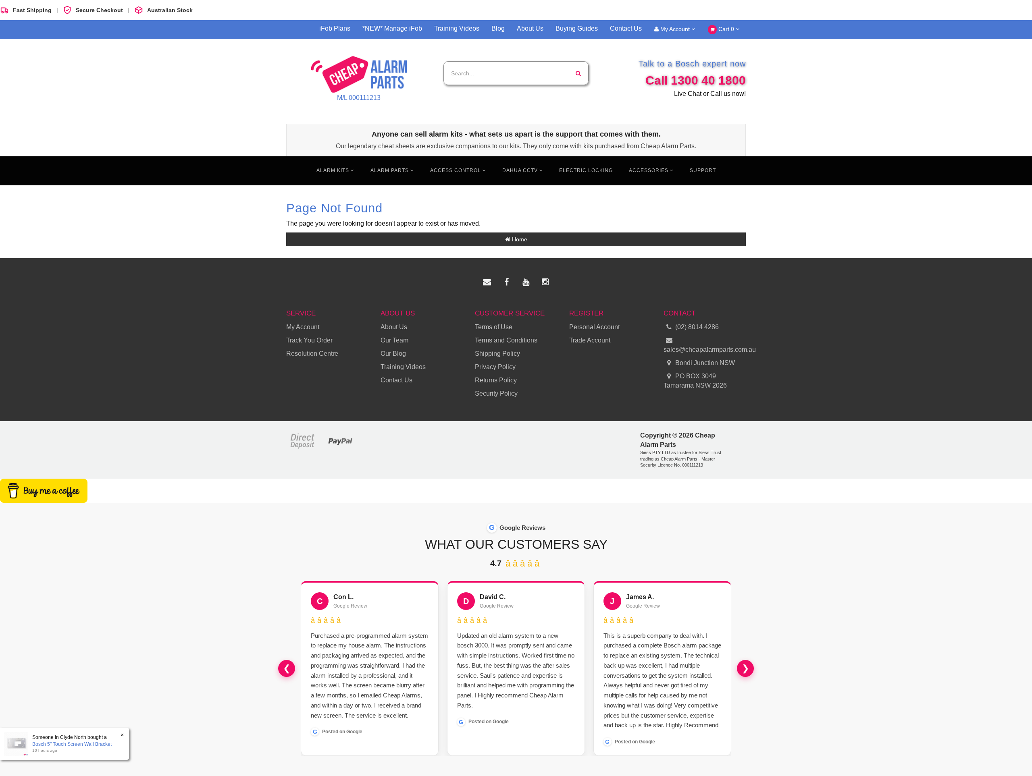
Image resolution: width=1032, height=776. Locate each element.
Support (703, 170)
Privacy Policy (495, 366)
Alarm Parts (390, 170)
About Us (530, 28)
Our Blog (393, 353)
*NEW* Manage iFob (392, 28)
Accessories (649, 170)
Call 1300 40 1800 (695, 80)
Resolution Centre (312, 353)
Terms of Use (493, 327)
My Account (675, 29)
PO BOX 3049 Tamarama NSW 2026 (695, 381)
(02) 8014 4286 (697, 327)
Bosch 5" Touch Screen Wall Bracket (72, 744)
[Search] (578, 73)
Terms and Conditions (506, 340)
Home (518, 239)
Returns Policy (496, 380)
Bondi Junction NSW (704, 362)
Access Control (456, 170)
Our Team (394, 340)
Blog (498, 28)
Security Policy (496, 393)
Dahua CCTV (520, 170)
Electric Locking (586, 170)
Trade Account (589, 340)
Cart (725, 29)
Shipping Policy (497, 353)
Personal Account (594, 327)
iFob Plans (334, 28)
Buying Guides (577, 28)
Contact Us (626, 28)
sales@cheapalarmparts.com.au (705, 349)
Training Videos (456, 28)
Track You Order (309, 340)
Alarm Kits (333, 170)
